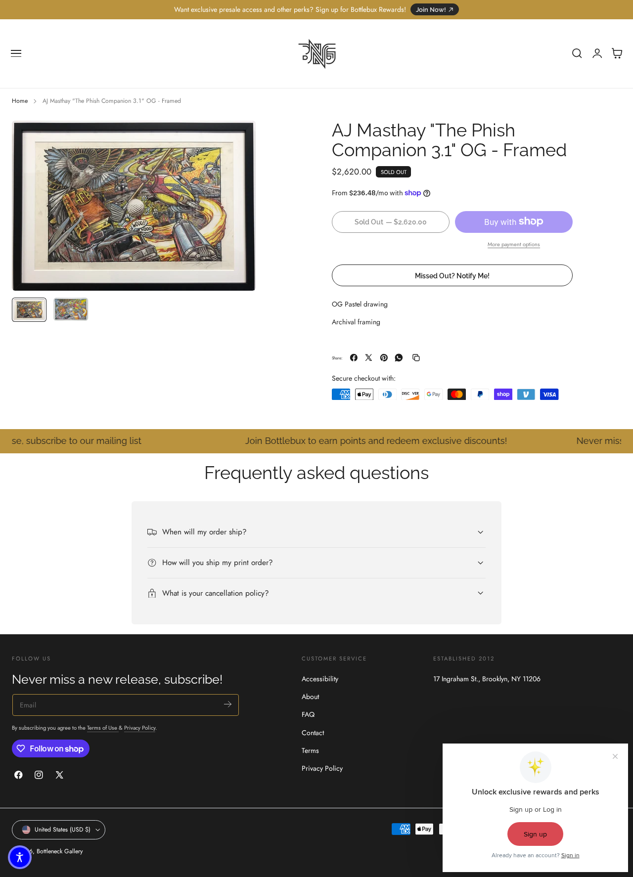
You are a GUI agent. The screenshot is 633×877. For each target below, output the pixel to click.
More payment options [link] (514, 244)
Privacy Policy (139, 728)
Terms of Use (103, 728)
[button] (16, 53)
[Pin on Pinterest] (384, 357)
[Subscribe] (227, 704)
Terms (310, 750)
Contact (313, 733)
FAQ (308, 715)
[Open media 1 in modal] (238, 138)
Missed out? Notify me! (452, 275)
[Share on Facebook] (354, 357)
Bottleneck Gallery (60, 851)
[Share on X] (368, 357)
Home (20, 100)
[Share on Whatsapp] (399, 357)
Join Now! (431, 9)
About (310, 697)
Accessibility (320, 679)
